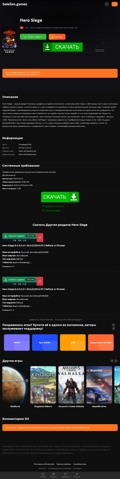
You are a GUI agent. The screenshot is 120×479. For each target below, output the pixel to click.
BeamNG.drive (99, 406)
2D (76, 28)
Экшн (32, 28)
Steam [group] (17, 342)
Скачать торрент (21, 236)
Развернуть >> (8, 266)
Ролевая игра (40, 28)
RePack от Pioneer (51, 28)
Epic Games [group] (44, 342)
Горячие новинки (64, 464)
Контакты (42, 468)
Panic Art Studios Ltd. (27, 151)
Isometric (71, 28)
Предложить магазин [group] (101, 342)
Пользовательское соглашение (59, 468)
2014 (27, 28)
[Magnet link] (40, 237)
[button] (113, 325)
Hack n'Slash (63, 28)
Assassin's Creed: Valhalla (71, 406)
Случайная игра (79, 464)
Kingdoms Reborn (43, 406)
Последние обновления (44, 464)
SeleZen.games (14, 4)
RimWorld (15, 406)
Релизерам (77, 468)
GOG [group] (73, 342)
